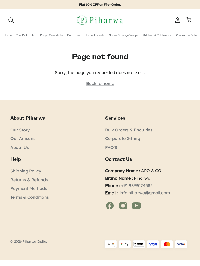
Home (8, 35)
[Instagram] (123, 205)
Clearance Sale (186, 35)
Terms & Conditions (29, 197)
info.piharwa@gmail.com (145, 192)
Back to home (100, 83)
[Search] (11, 20)
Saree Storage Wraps (123, 35)
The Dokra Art (25, 35)
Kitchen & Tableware (157, 35)
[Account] (176, 20)
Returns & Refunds (29, 179)
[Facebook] (110, 205)
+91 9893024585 (137, 185)
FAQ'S (111, 147)
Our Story (20, 129)
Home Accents (94, 35)
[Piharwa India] (100, 20)
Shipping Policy (25, 171)
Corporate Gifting (122, 138)
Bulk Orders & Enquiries (128, 129)
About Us (19, 147)
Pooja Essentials (51, 35)
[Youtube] (136, 205)
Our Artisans (22, 138)
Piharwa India (34, 241)
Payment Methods (28, 188)
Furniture (73, 35)
